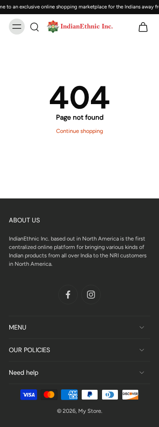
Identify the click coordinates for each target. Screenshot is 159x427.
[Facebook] (68, 294)
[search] (34, 26)
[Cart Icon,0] (140, 26)
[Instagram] (91, 294)
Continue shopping (79, 131)
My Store (89, 411)
